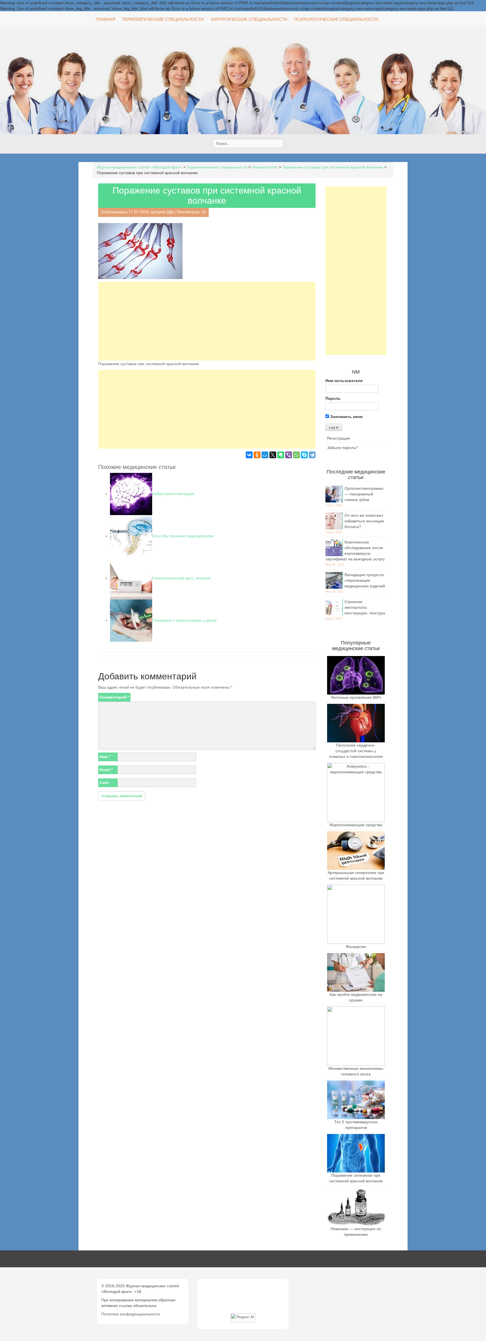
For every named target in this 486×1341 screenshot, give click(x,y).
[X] (272, 455)
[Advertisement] (207, 321)
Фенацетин (356, 946)
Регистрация (338, 438)
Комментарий (114, 697)
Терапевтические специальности (163, 19)
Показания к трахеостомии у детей (184, 620)
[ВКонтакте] (249, 455)
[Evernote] (280, 455)
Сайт (104, 782)
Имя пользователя (344, 380)
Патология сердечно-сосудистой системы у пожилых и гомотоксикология (356, 751)
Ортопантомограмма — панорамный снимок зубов (364, 494)
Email (106, 769)
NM (170, 212)
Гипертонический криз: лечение (181, 578)
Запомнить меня (346, 416)
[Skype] (304, 455)
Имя (105, 756)
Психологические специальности (336, 19)
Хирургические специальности (249, 19)
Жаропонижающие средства (355, 825)
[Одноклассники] (257, 455)
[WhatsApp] (296, 455)
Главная (105, 19)
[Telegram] (312, 455)
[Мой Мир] (265, 455)
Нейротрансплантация (173, 493)
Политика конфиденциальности (130, 1314)
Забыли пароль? (342, 447)
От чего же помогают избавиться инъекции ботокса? (364, 521)
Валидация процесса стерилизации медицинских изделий (365, 580)
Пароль (333, 398)
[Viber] (288, 455)
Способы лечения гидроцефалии (183, 536)
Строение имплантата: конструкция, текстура (365, 607)
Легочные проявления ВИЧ (356, 697)
